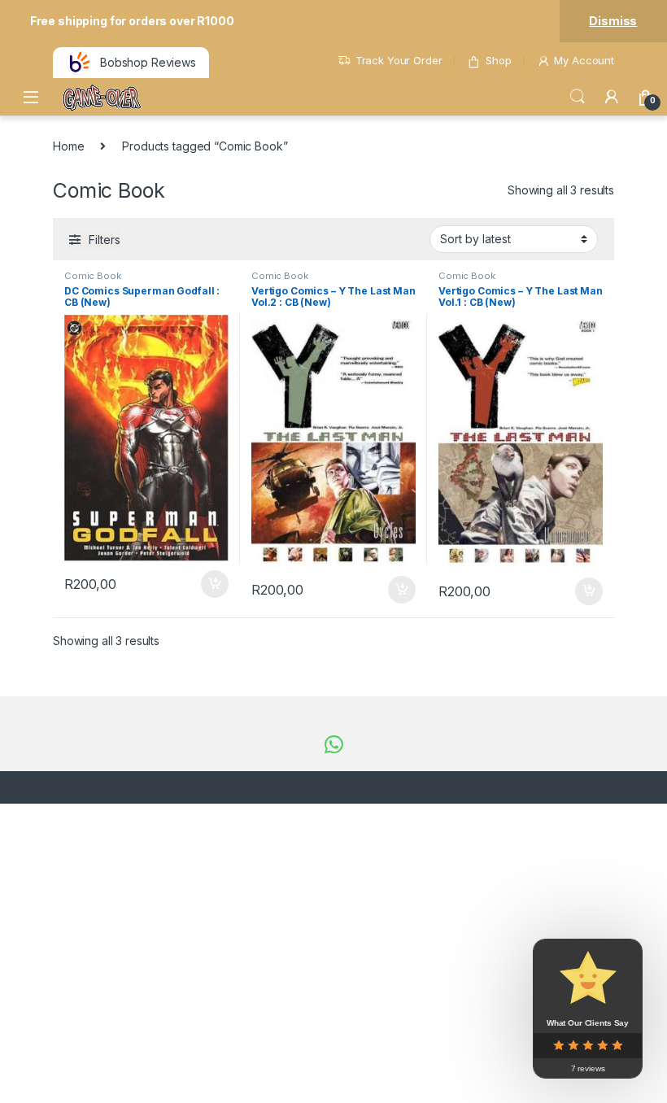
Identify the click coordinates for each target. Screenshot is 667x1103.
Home (68, 146)
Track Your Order (398, 60)
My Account (584, 60)
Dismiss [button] (613, 21)
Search (577, 97)
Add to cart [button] (215, 584)
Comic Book (92, 275)
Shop (498, 60)
